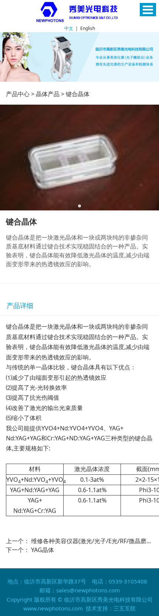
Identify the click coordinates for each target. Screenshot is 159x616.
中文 (68, 28)
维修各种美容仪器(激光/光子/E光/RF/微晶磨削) (92, 541)
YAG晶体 (42, 550)
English (87, 28)
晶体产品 (48, 94)
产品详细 (20, 305)
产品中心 (18, 94)
